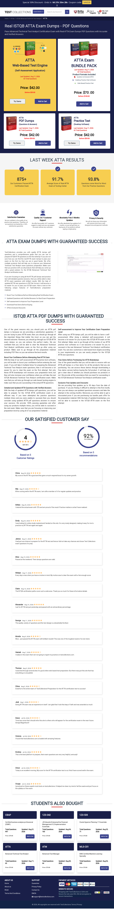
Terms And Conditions (12, 893)
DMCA (34, 893)
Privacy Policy (36, 887)
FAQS (7, 890)
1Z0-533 (83, 815)
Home (6, 18)
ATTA (8, 846)
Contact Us (35, 890)
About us (8, 887)
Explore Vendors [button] (38, 11)
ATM (44, 846)
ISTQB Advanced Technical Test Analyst (28, 18)
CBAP (8, 815)
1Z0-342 (46, 815)
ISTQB (12, 18)
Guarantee (35, 883)
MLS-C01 (84, 846)
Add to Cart (42, 101)
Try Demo (17, 101)
